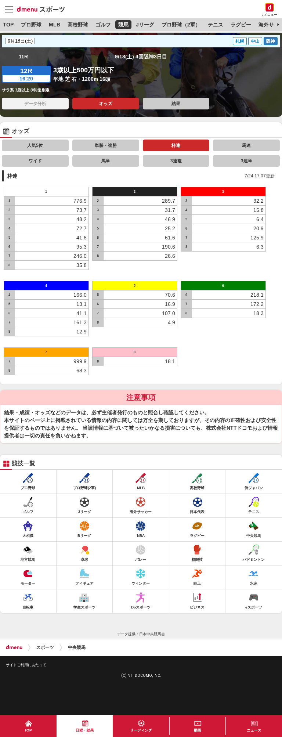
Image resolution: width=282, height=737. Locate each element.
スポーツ (45, 647)
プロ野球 (31, 25)
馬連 (246, 145)
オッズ (105, 103)
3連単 (246, 160)
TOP (8, 25)
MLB (54, 25)
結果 (175, 103)
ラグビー (241, 25)
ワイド (35, 160)
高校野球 (78, 25)
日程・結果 (85, 730)
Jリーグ (145, 25)
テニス (215, 25)
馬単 (105, 160)
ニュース (254, 730)
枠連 (175, 145)
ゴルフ (103, 25)
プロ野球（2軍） (181, 25)
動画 (197, 730)
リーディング (141, 730)
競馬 (123, 25)
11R (23, 56)
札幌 (239, 41)
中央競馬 (77, 647)
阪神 (270, 41)
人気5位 (35, 145)
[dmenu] (14, 647)
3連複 (176, 160)
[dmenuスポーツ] (43, 9)
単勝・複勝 (106, 145)
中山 (255, 41)
